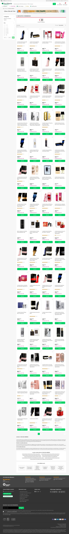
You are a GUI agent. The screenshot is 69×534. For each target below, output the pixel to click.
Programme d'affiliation (24, 495)
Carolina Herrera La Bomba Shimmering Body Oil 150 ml (32, 455)
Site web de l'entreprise (24, 499)
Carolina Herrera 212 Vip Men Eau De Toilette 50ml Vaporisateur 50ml (41, 459)
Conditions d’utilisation (62, 524)
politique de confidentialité (12, 511)
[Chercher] (54, 4)
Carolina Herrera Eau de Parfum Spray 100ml (52, 457)
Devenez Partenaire (23, 497)
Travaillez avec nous (23, 494)
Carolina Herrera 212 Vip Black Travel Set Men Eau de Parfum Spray (33, 457)
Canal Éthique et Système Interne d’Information (58, 527)
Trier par (56, 25)
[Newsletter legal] (3, 511)
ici (9, 514)
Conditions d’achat (63, 525)
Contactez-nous (7, 493)
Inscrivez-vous (21, 508)
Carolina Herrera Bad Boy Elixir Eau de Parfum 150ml (32, 456)
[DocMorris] (7, 4)
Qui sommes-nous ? (24, 491)
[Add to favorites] (27, 29)
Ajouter (22, 52)
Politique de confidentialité (61, 523)
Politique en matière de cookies (61, 526)
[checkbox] (9, 29)
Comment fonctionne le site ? (25, 492)
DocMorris (5, 8)
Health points (22, 498)
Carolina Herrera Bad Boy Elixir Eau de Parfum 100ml (50, 455)
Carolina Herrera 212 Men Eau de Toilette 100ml (49, 456)
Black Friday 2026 (23, 501)
